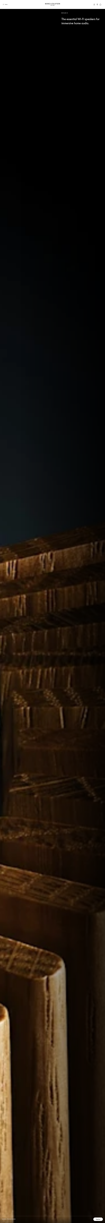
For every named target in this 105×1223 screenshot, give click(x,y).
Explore (98, 1219)
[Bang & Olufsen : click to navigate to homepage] (52, 4)
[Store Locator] (97, 4)
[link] (94, 4)
